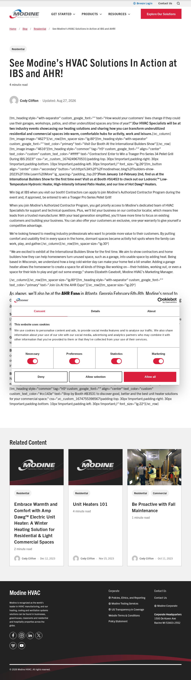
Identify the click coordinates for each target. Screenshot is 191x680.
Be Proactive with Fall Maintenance (154, 507)
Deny (41, 376)
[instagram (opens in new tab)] (21, 635)
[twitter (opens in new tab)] (38, 635)
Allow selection (96, 376)
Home (13, 28)
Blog (25, 28)
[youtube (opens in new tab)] (21, 645)
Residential (40, 28)
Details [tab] (95, 311)
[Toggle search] (178, 3)
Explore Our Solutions (161, 14)
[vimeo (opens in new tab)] (13, 645)
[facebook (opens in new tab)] (13, 635)
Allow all (150, 376)
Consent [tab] (39, 311)
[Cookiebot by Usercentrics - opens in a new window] (160, 300)
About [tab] (151, 311)
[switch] (74, 361)
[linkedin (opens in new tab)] (30, 635)
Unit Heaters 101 (90, 504)
